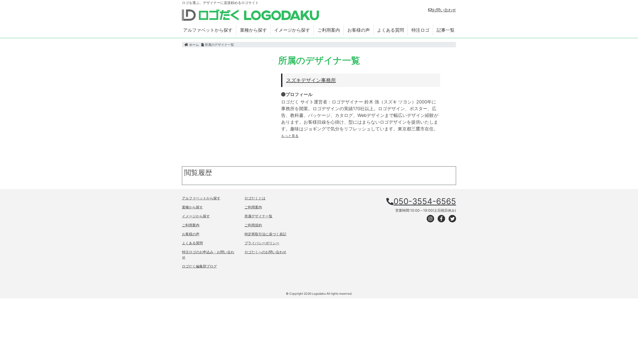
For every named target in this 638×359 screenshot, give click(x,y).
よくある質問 (390, 30)
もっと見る (290, 136)
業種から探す (253, 30)
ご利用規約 (253, 225)
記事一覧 (446, 30)
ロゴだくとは (254, 198)
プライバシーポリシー (261, 243)
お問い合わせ (444, 9)
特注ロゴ (420, 30)
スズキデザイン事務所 (311, 80)
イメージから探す (292, 30)
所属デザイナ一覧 (258, 216)
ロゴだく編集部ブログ (199, 266)
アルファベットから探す (208, 30)
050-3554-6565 (425, 201)
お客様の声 (358, 30)
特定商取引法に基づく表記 (265, 234)
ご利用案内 (329, 30)
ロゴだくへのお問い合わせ (265, 252)
